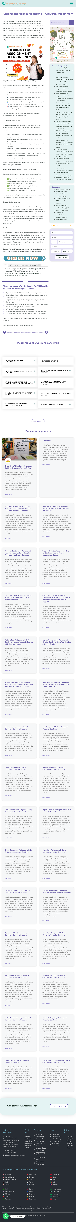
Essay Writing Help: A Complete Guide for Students (17, 1061)
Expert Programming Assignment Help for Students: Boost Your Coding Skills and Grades (56, 642)
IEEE (39, 265)
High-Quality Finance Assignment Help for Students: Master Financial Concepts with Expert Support (18, 508)
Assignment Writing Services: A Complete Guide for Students (17, 934)
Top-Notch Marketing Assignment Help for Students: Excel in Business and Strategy (64, 89)
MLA (10, 265)
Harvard (16, 265)
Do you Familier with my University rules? (19, 393)
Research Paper (60, 210)
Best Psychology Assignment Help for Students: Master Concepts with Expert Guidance (19, 597)
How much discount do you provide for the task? (16, 404)
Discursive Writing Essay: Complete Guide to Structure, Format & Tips (64, 70)
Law (57, 203)
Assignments (59, 191)
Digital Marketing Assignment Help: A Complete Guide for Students (56, 811)
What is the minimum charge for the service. (55, 394)
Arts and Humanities (61, 189)
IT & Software (59, 201)
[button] (20, 361)
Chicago (33, 265)
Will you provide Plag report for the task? (54, 371)
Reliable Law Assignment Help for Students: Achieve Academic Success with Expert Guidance (19, 642)
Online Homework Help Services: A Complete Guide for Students (18, 1019)
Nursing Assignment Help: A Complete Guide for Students (16, 768)
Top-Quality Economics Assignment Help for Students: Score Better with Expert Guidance (56, 684)
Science (58, 212)
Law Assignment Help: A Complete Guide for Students (55, 728)
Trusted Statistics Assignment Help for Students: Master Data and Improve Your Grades (55, 553)
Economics (59, 194)
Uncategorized (60, 217)
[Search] (71, 22)
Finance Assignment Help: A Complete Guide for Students (53, 768)
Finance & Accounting (62, 198)
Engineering (59, 196)
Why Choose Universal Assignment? (14, 361)
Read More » (8, 494)
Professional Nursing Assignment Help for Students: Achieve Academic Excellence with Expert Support (19, 684)
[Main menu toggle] (71, 3)
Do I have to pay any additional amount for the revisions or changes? (53, 382)
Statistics (58, 215)
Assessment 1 (59, 75)
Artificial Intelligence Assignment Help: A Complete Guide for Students (56, 891)
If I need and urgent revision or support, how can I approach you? (19, 382)
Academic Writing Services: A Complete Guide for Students (53, 976)
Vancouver (24, 265)
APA (5, 265)
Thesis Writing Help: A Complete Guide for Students (54, 1019)
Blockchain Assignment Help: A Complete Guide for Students (54, 851)
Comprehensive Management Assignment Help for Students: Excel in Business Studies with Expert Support (56, 598)
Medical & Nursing (61, 208)
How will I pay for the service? (53, 404)
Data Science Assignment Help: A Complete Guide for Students (17, 891)
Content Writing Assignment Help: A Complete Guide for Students (56, 1061)
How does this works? (49, 361)
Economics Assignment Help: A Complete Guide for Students (16, 728)
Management (59, 205)
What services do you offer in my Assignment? (18, 372)
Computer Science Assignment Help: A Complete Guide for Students (19, 811)
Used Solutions (60, 219)
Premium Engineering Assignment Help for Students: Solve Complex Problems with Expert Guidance (18, 553)
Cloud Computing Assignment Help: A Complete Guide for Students (18, 851)
